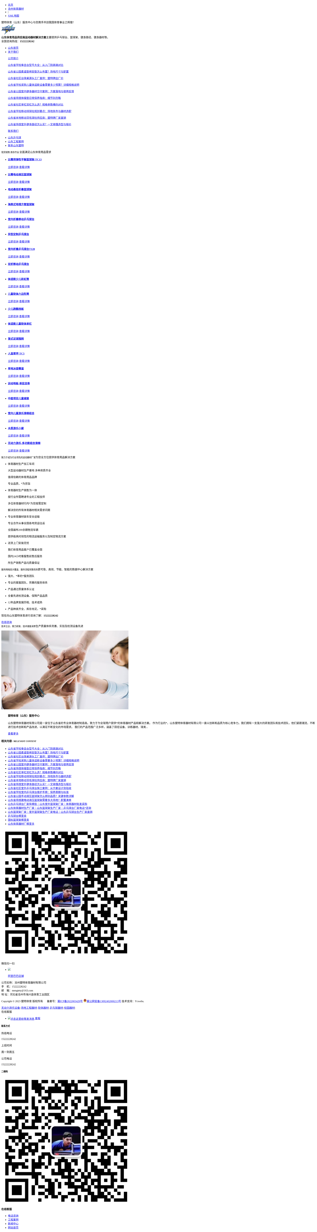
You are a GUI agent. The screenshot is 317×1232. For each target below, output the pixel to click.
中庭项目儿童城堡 (18, 398)
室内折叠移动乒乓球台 (21, 219)
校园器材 (69, 1007)
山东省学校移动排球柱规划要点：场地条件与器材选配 (39, 111)
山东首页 (13, 47)
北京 (10, 4)
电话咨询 (13, 1215)
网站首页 (13, 1227)
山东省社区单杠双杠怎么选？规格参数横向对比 (35, 104)
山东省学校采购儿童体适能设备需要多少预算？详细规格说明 (43, 84)
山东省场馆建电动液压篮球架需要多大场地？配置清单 (39, 800)
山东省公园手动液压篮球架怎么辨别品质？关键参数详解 (41, 796)
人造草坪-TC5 (16, 353)
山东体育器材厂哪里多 (21, 823)
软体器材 (43, 1007)
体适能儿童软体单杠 (20, 323)
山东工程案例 (16, 141)
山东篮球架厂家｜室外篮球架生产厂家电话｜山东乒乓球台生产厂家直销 (50, 812)
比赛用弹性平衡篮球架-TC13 (25, 159)
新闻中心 (13, 1223)
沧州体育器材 (16, 8)
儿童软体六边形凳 (18, 294)
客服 (37, 1018)
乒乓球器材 (56, 1007)
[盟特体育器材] (8, 33)
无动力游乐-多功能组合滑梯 (24, 443)
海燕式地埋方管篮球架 (21, 204)
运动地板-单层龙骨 (19, 383)
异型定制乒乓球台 (18, 234)
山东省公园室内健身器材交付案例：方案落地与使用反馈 (41, 91)
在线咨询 (6, 622)
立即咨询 (13, 167)
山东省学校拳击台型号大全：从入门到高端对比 (35, 65)
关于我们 (13, 51)
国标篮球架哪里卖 (18, 819)
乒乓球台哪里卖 (17, 816)
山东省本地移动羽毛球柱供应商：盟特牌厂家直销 (37, 117)
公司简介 (13, 58)
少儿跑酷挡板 (16, 309)
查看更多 (13, 733)
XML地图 (13, 15)
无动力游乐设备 (10, 1007)
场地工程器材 (29, 1007)
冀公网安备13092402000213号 (104, 1001)
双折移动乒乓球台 (18, 264)
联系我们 (13, 131)
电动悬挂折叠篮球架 (20, 189)
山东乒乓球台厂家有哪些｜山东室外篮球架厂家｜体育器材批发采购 (47, 804)
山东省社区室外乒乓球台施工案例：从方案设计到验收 (39, 788)
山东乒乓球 (14, 137)
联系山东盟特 (16, 145)
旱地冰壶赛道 (16, 368)
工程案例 (13, 1219)
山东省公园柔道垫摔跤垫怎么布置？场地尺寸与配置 (38, 71)
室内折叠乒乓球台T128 (21, 249)
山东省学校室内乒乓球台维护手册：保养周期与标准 (38, 792)
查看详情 (24, 167)
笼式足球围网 (16, 338)
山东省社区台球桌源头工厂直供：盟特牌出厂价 (35, 78)
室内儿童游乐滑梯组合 (21, 413)
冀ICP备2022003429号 (70, 1001)
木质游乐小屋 (16, 428)
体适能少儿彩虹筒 (18, 279)
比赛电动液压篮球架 (20, 174)
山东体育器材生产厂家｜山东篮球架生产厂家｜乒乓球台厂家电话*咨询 (49, 808)
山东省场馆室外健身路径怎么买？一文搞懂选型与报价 (39, 124)
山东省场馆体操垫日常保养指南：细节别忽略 (34, 98)
